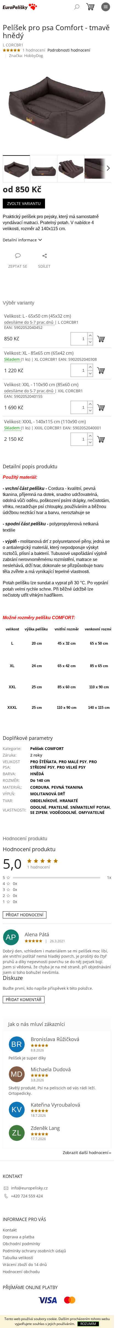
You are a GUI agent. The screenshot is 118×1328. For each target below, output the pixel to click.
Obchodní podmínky (21, 1243)
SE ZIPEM (38, 812)
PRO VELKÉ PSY (71, 767)
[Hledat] (76, 6)
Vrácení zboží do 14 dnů (25, 1264)
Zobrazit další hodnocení (85, 1152)
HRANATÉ (69, 800)
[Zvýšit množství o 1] (90, 335)
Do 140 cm (40, 780)
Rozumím (88, 1323)
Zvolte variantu (24, 203)
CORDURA (39, 787)
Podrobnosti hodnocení (68, 50)
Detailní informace (20, 240)
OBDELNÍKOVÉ (43, 800)
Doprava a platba (18, 1236)
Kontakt (10, 1230)
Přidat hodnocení (24, 914)
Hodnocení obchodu (21, 1271)
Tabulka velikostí (18, 1257)
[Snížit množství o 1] (90, 342)
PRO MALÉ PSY (73, 761)
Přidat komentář (23, 999)
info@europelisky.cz (29, 1188)
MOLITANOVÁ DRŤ (47, 793)
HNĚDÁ (37, 773)
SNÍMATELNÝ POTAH (90, 807)
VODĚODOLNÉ (63, 812)
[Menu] (105, 6)
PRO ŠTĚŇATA (43, 761)
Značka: (26, 55)
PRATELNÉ (58, 807)
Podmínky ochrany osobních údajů (34, 1250)
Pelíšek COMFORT (47, 748)
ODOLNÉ (38, 807)
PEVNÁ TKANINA (67, 787)
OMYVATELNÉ (91, 812)
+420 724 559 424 (27, 1196)
